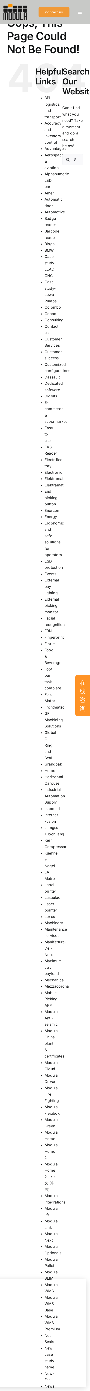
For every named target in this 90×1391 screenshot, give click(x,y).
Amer (49, 193)
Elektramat (54, 478)
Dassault (52, 377)
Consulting (54, 320)
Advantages (55, 148)
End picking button (51, 497)
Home (50, 770)
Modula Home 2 (51, 1151)
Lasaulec (52, 897)
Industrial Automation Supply (55, 795)
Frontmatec (55, 707)
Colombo (53, 307)
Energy (51, 516)
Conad (50, 313)
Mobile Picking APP (51, 999)
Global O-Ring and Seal (50, 745)
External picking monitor (52, 605)
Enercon (52, 510)
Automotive (55, 212)
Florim (50, 643)
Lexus (50, 916)
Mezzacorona (57, 986)
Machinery (54, 922)
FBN (48, 630)
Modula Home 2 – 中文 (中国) (51, 1177)
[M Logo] (15, 6)
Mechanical (55, 980)
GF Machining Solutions (54, 719)
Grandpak (53, 764)
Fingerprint (54, 637)
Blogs (49, 243)
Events (50, 574)
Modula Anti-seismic (51, 1018)
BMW (49, 250)
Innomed (52, 808)
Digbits (51, 396)
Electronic (53, 472)
